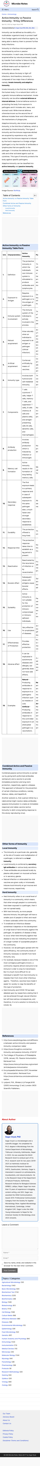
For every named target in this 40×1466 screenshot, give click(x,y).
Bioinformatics (7, 1299)
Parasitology (6, 1362)
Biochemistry (6, 1295)
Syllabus (5, 1378)
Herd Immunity (10, 210)
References (7, 213)
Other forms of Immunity (11, 206)
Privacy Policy (8, 1434)
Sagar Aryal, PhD (13, 1137)
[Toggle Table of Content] (34, 195)
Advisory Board (8, 1417)
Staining (5, 1375)
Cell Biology (6, 1312)
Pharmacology (7, 1365)
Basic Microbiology (9, 1289)
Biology (4, 1302)
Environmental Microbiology (12, 1325)
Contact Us (7, 1423)
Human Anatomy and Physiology (14, 1339)
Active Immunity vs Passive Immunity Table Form (18, 199)
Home (4, 14)
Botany (4, 1309)
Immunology (12, 14)
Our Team (6, 1414)
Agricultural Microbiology (11, 1282)
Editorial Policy (8, 1431)
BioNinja (17, 190)
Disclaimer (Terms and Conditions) (16, 1440)
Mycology (5, 1358)
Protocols (5, 1368)
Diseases (5, 1322)
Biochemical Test (8, 1292)
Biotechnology (7, 1305)
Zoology (5, 1385)
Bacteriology (6, 1285)
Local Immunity (10, 208)
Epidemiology (7, 1329)
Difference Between (9, 1319)
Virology (5, 1382)
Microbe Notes (20, 3)
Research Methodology (10, 1372)
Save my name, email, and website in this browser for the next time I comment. (20, 1264)
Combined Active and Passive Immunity (17, 203)
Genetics (5, 1335)
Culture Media (7, 1315)
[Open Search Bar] (35, 9)
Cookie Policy (8, 1437)
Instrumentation (8, 1345)
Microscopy (6, 1352)
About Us (6, 1420)
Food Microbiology (9, 1332)
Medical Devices (8, 1349)
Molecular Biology (8, 1355)
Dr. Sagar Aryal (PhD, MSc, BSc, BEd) (24, 28)
